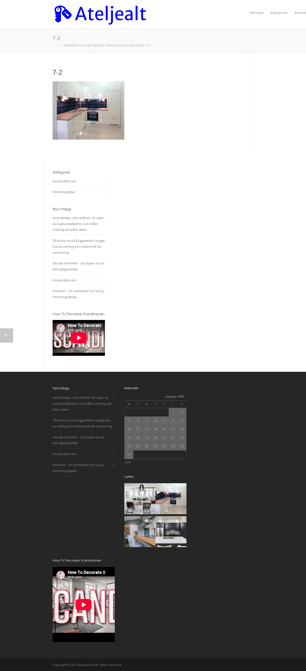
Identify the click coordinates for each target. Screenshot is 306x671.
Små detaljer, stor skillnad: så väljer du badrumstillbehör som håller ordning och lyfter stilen (78, 224)
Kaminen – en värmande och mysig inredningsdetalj (78, 294)
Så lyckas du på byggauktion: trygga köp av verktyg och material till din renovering (78, 246)
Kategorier (279, 13)
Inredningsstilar (64, 192)
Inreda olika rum (64, 181)
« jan (127, 462)
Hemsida (256, 13)
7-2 (57, 72)
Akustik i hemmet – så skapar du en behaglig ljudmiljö (78, 266)
